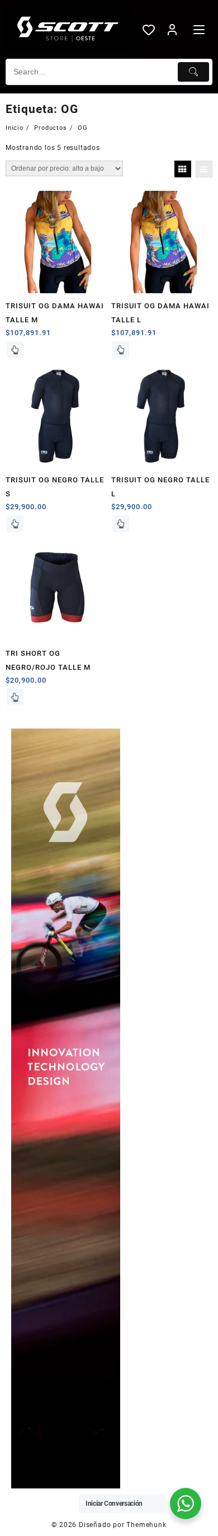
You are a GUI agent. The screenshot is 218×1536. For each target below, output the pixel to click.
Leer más (15, 349)
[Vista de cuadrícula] (182, 169)
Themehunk (146, 1525)
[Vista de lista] (204, 169)
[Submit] (193, 72)
